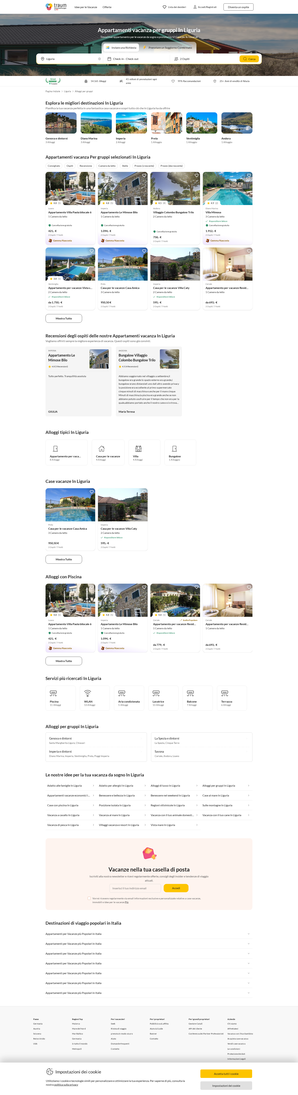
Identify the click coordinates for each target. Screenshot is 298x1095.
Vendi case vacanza (236, 1043)
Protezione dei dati (236, 1054)
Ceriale (158, 756)
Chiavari (80, 742)
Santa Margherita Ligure (62, 742)
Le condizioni (233, 1049)
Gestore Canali (195, 1023)
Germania (38, 1023)
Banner (153, 1033)
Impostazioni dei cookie (226, 1085)
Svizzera (37, 1033)
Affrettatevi (232, 1028)
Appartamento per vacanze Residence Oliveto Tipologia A (241, 287)
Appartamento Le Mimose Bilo (119, 212)
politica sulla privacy (66, 1084)
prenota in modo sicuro (122, 1033)
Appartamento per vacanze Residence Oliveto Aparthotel (188, 624)
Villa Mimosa (213, 212)
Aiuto (113, 1038)
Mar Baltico (77, 1033)
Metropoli (77, 1049)
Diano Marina (89, 138)
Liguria (67, 91)
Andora (226, 138)
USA (35, 1043)
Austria (36, 1028)
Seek (113, 1023)
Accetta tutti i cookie (226, 1073)
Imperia (120, 138)
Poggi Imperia (101, 756)
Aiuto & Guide (156, 1028)
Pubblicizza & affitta (159, 1023)
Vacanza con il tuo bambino (240, 1033)
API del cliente (195, 1028)
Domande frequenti (120, 1043)
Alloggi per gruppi (84, 91)
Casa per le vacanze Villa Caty (171, 287)
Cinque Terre (172, 742)
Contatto (115, 1049)
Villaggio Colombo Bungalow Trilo (173, 212)
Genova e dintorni (57, 138)
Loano (176, 756)
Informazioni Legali (236, 1059)
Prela (154, 138)
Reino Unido (39, 1038)
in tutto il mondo (79, 1043)
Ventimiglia (193, 138)
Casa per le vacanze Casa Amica (120, 287)
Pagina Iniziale (53, 91)
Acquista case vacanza (237, 1038)
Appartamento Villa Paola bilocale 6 (69, 212)
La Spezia (159, 742)
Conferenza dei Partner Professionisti (206, 1033)
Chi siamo (232, 1023)
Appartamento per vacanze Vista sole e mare (75, 287)
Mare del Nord (79, 1028)
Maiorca (76, 1023)
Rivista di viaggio (118, 1028)
